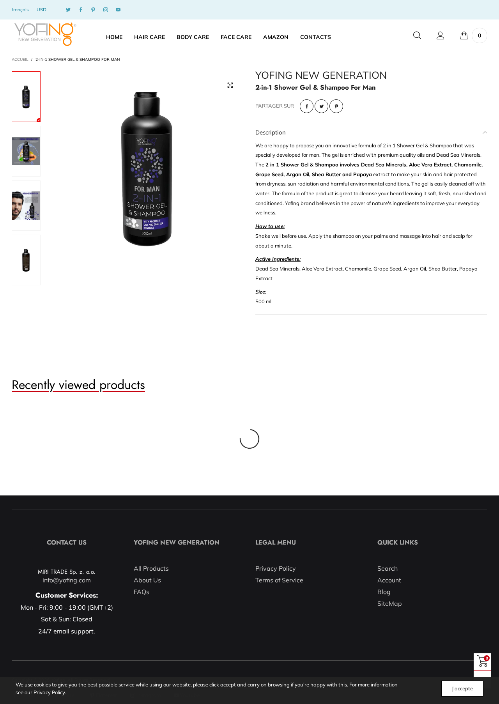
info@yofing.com (66, 580)
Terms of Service (279, 580)
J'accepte (462, 688)
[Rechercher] (417, 35)
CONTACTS (315, 37)
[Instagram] (105, 10)
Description (270, 132)
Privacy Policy (275, 568)
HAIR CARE (149, 37)
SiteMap (389, 603)
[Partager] (306, 106)
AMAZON (275, 37)
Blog (384, 592)
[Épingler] (336, 106)
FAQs (141, 592)
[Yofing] (45, 34)
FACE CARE (236, 37)
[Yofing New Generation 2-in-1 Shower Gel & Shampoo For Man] (148, 167)
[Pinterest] (93, 10)
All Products (151, 568)
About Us (147, 580)
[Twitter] (68, 10)
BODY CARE (193, 37)
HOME (114, 37)
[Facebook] (80, 10)
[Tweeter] (321, 106)
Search (387, 568)
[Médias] (230, 85)
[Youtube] (118, 10)
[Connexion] (440, 35)
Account (389, 580)
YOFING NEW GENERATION (321, 75)
